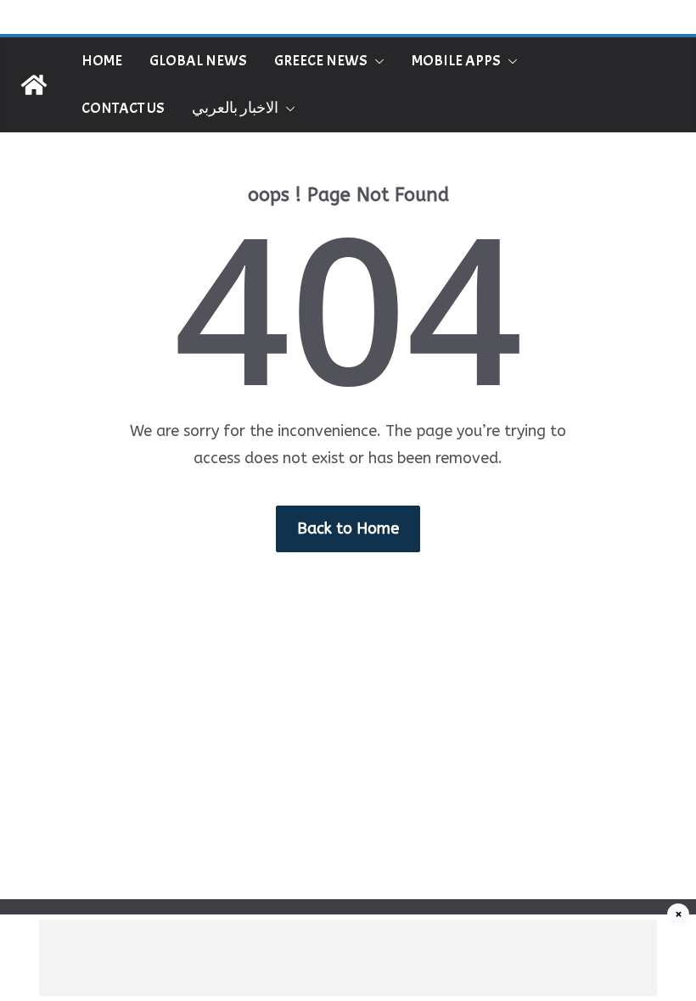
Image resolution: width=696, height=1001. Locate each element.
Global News (198, 60)
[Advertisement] (348, 958)
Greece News (321, 60)
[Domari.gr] (34, 84)
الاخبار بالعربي (235, 108)
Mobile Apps (456, 60)
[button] (376, 61)
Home (101, 60)
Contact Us (123, 108)
